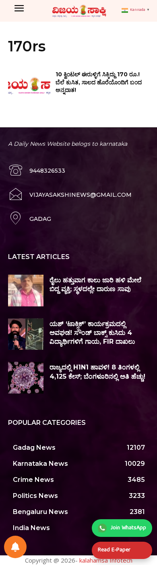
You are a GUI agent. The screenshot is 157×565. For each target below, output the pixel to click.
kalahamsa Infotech (105, 560)
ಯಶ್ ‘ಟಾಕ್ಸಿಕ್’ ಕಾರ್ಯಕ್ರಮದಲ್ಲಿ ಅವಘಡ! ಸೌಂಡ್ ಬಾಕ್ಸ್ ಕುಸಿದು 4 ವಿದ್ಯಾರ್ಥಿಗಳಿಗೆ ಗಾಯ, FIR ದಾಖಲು (92, 333)
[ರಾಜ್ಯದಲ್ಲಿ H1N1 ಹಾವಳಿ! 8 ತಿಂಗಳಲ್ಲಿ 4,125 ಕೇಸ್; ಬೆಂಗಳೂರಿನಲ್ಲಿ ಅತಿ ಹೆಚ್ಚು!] (25, 378)
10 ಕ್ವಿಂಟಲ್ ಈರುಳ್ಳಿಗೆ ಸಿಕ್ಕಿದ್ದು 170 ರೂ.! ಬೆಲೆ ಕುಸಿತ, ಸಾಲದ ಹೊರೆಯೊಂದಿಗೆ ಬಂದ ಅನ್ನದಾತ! (99, 82)
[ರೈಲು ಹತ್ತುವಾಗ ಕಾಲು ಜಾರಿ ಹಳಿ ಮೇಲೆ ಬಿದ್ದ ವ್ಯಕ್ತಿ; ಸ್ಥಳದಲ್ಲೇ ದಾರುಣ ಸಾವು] (25, 290)
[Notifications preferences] (15, 547)
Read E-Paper (114, 550)
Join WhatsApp (128, 528)
